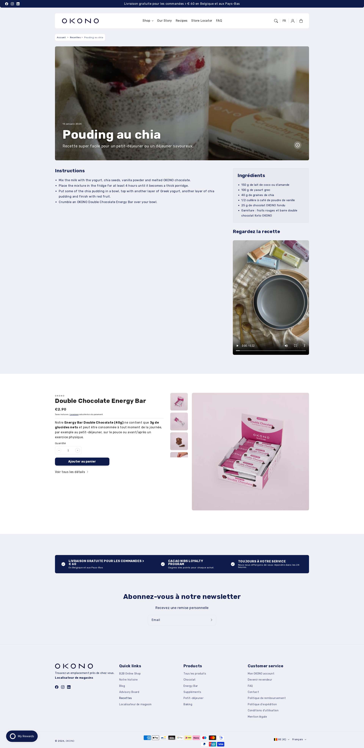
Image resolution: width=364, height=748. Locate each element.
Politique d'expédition (262, 704)
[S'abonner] (212, 620)
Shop (146, 20)
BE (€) (282, 739)
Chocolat (190, 679)
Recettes (75, 37)
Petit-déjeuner (193, 698)
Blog (122, 686)
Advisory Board (129, 692)
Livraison (74, 414)
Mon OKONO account (261, 673)
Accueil (61, 37)
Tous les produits (195, 673)
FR (284, 20)
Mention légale (257, 716)
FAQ (250, 686)
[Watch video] (297, 145)
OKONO (70, 740)
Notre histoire (128, 679)
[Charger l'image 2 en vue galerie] (179, 421)
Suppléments (192, 692)
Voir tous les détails (70, 472)
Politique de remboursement (267, 698)
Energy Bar (191, 686)
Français (297, 739)
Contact (253, 692)
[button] (276, 21)
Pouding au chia (93, 37)
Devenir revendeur (260, 679)
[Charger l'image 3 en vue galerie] (179, 441)
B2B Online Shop (130, 673)
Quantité (60, 443)
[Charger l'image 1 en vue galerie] (179, 402)
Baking (188, 704)
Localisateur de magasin (135, 704)
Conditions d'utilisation (263, 710)
